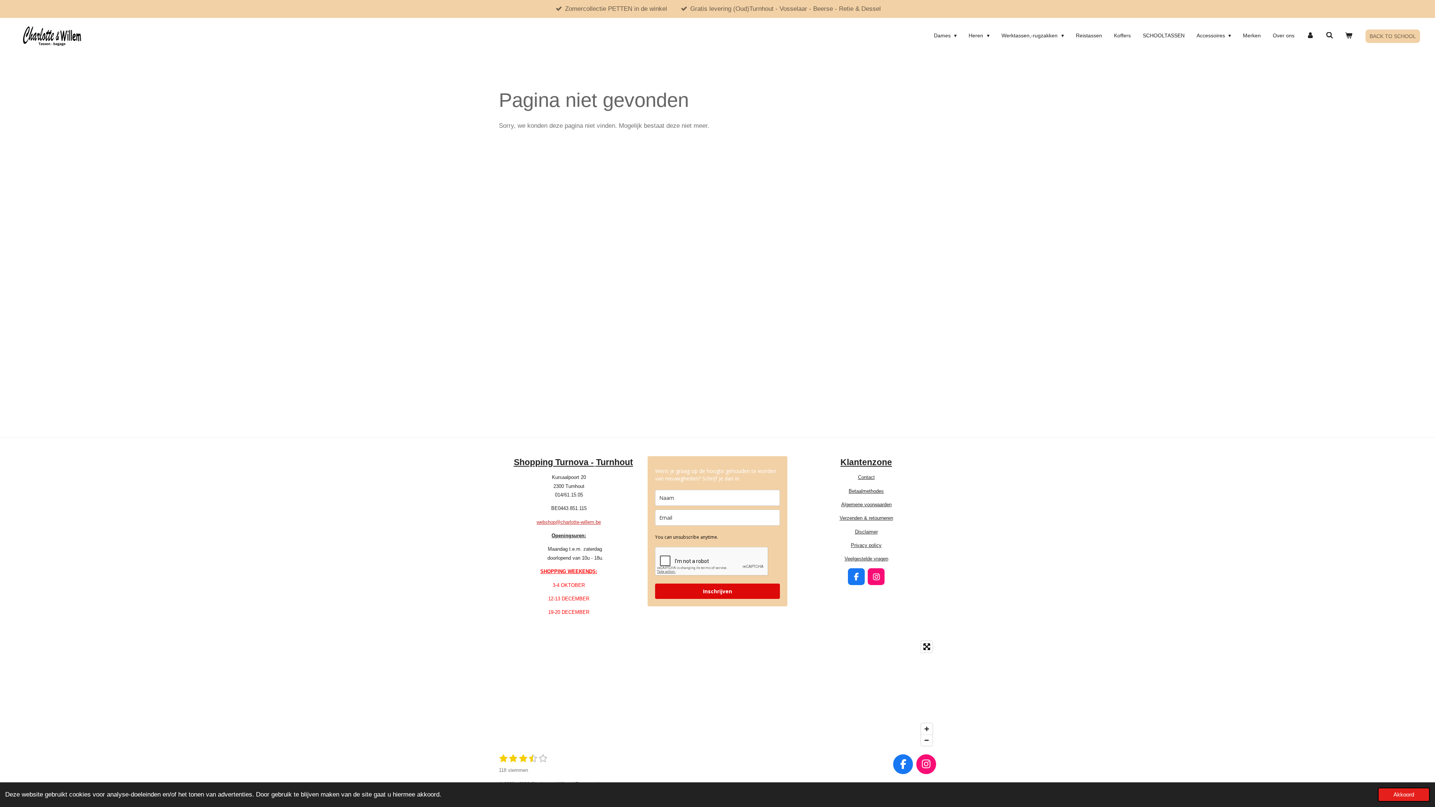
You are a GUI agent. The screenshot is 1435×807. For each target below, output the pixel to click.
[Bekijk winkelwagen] (1349, 35)
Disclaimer (866, 532)
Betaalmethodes (866, 491)
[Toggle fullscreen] (926, 646)
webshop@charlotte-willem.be (569, 522)
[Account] (1310, 35)
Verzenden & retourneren (866, 518)
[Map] (717, 693)
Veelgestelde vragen (866, 559)
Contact (866, 477)
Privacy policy (866, 545)
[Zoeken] (1329, 35)
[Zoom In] (926, 729)
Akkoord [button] (1404, 794)
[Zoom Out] (926, 740)
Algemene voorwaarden (866, 504)
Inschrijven (717, 591)
